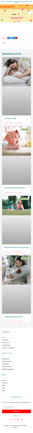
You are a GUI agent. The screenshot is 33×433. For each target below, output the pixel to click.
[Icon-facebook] (11, 419)
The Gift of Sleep (10, 118)
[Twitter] (18, 419)
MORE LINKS (5, 332)
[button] (17, 6)
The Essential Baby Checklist (14, 188)
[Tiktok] (22, 419)
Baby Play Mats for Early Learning (16, 247)
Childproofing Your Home (13, 317)
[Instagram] (14, 419)
